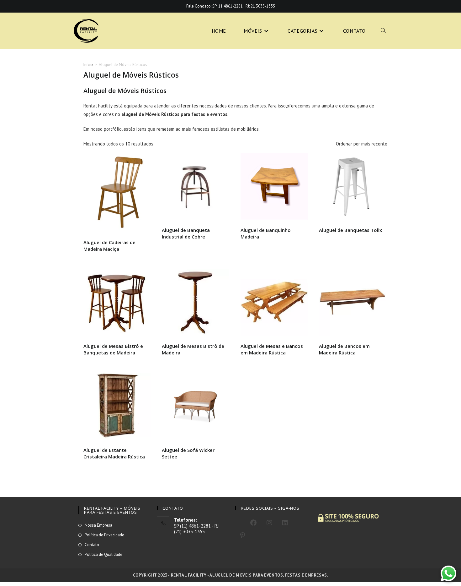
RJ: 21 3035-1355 (260, 6)
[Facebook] (253, 523)
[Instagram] (269, 523)
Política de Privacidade (104, 535)
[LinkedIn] (285, 523)
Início (88, 64)
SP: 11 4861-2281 (227, 6)
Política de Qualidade (103, 554)
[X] (240, 522)
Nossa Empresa (98, 525)
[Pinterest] (242, 535)
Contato (92, 544)
